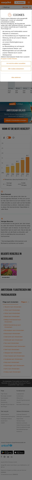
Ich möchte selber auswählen (16, 63)
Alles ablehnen (16, 77)
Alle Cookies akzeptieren (16, 69)
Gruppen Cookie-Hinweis (9, 58)
